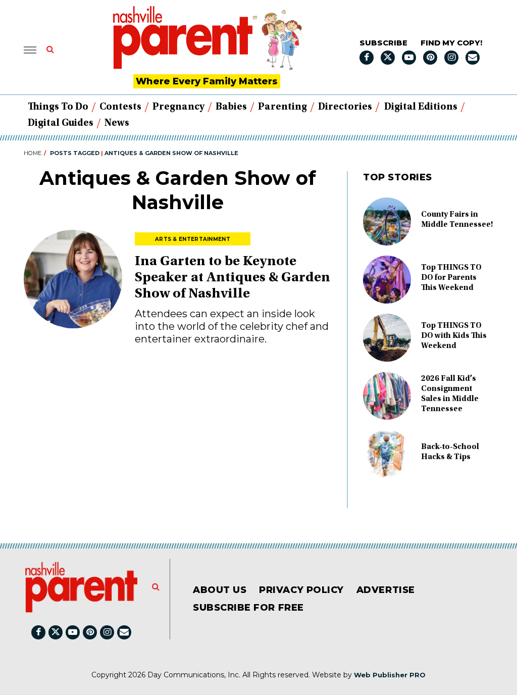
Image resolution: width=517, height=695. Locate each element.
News (117, 123)
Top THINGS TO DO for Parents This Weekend (451, 278)
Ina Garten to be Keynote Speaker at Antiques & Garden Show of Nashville (232, 278)
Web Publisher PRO (390, 675)
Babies (231, 107)
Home (32, 153)
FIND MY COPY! (451, 42)
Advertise (385, 589)
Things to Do (58, 107)
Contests (120, 107)
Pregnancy (178, 107)
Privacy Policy (301, 589)
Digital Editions (420, 107)
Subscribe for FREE (248, 607)
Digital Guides (60, 123)
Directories (345, 107)
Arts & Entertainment (192, 239)
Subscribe (383, 42)
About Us (219, 589)
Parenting (282, 107)
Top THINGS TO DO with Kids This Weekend (454, 336)
